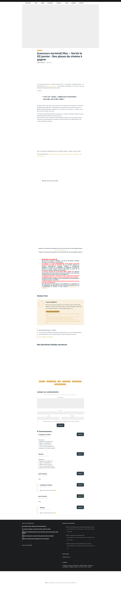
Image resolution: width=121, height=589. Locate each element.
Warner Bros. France (51, 86)
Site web (72, 415)
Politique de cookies (73, 566)
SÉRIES (42, 3)
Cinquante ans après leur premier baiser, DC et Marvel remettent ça (59, 318)
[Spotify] (96, 1)
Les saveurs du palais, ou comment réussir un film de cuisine (36, 529)
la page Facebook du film (70, 154)
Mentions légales (83, 565)
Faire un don (81, 566)
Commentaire (60, 397)
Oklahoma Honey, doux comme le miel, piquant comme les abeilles (38, 536)
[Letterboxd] (94, 1)
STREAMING (50, 3)
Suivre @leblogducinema (60, 250)
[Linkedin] (90, 1)
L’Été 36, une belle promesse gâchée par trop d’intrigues (35, 538)
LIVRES (66, 3)
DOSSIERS (73, 3)
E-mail (48, 415)
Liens (86, 566)
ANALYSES (59, 3)
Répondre (80, 434)
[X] (85, 1)
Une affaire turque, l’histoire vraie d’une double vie (34, 526)
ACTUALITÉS (28, 3)
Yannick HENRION (41, 62)
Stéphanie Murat (77, 381)
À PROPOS (81, 3)
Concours (39, 50)
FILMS (36, 3)
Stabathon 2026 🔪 (66, 557)
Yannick (40, 454)
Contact (89, 566)
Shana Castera (66, 381)
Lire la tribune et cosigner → (46, 337)
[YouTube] (88, 1)
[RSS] (98, 1)
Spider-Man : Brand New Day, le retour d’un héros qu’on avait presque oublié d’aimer (40, 532)
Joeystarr (42, 381)
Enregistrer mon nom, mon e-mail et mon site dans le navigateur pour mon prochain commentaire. (61, 421)
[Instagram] (87, 1)
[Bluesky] (92, 1)
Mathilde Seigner (51, 381)
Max (59, 381)
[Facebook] (83, 1)
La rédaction (65, 565)
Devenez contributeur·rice (73, 565)
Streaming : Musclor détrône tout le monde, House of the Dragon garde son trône (62, 316)
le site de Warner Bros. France (56, 154)
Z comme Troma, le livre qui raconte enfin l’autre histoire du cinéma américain (61, 319)
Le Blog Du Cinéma (44, 434)
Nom (60, 410)
